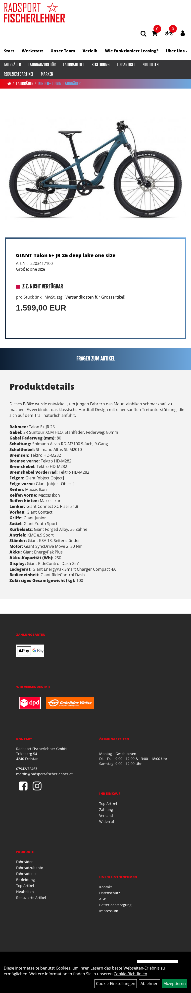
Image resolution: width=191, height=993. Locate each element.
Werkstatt (32, 51)
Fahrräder (12, 64)
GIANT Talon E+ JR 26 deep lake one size (65, 255)
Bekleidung (100, 64)
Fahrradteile (73, 64)
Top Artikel (126, 64)
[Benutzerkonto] (182, 32)
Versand (106, 815)
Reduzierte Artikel (18, 74)
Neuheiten (151, 64)
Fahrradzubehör (42, 64)
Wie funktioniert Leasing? (131, 51)
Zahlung (106, 809)
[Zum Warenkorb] (154, 34)
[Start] (9, 83)
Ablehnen (149, 983)
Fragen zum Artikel (95, 358)
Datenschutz (109, 892)
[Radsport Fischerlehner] (34, 12)
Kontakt (105, 886)
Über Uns (175, 51)
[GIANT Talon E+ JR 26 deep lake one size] (95, 169)
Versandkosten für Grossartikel (94, 297)
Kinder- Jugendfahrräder (59, 83)
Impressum (108, 910)
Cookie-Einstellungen (115, 983)
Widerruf (106, 821)
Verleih (90, 51)
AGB (102, 898)
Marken (47, 74)
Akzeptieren (175, 983)
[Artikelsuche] (143, 34)
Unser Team (62, 51)
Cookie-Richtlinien (130, 974)
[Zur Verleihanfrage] (169, 34)
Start (9, 51)
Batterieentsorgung (115, 904)
